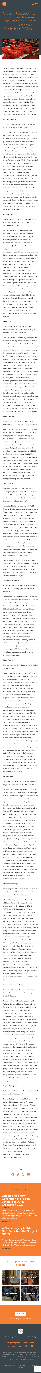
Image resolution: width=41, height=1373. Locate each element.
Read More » (7, 1222)
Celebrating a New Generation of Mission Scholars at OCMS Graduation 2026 (16, 1200)
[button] (12, 1174)
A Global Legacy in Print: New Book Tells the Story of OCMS (19, 1231)
